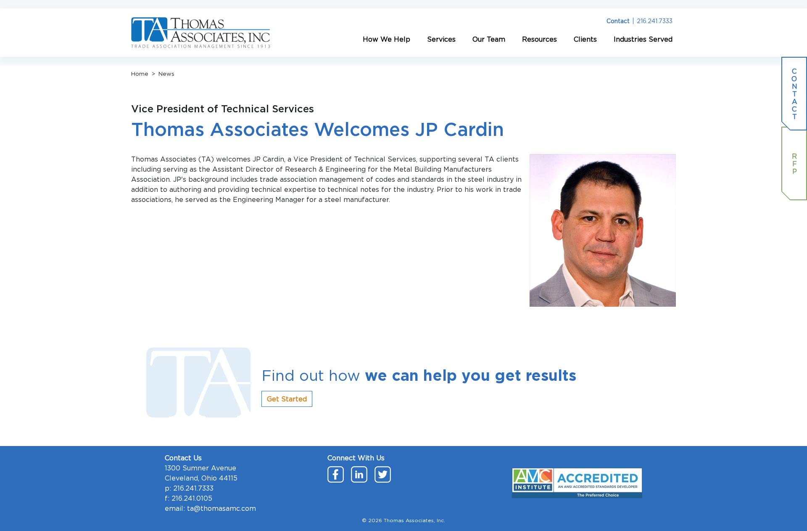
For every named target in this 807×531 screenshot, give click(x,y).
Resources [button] (539, 39)
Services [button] (441, 39)
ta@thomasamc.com (221, 508)
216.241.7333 (654, 21)
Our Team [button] (488, 39)
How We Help (386, 39)
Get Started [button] (287, 399)
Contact (618, 21)
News (166, 74)
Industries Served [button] (643, 39)
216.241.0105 (191, 498)
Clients (585, 39)
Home (139, 74)
